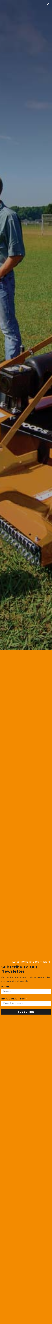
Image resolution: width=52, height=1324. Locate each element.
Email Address (13, 998)
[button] (47, 4)
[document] (26, 662)
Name (5, 986)
